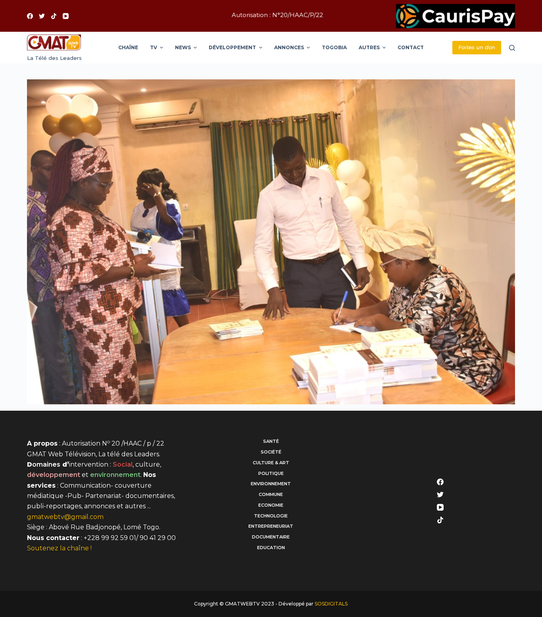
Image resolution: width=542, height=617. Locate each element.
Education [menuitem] (271, 547)
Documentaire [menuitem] (271, 537)
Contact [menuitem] (411, 47)
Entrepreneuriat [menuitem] (270, 526)
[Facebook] (30, 16)
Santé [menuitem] (271, 441)
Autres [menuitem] (369, 47)
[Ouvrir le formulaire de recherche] (512, 48)
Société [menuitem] (271, 452)
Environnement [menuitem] (271, 483)
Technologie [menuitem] (271, 516)
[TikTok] (54, 16)
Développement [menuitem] (232, 47)
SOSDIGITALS (331, 604)
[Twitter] (42, 16)
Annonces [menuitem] (289, 47)
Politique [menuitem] (271, 473)
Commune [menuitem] (271, 494)
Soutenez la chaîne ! (59, 548)
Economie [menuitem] (270, 505)
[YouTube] (66, 16)
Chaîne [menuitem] (128, 47)
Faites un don (476, 47)
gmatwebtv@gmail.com (65, 517)
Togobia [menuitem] (334, 47)
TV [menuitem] (153, 47)
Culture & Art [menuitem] (271, 462)
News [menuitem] (183, 47)
